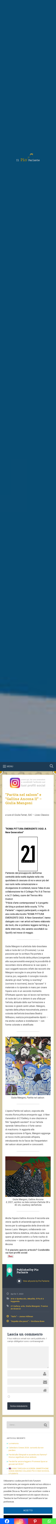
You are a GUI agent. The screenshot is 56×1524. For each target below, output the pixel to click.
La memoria (14, 1443)
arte (23, 1306)
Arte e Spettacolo (18, 1298)
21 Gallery (15, 1306)
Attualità (31, 1298)
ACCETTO (28, 1510)
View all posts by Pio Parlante (36, 1281)
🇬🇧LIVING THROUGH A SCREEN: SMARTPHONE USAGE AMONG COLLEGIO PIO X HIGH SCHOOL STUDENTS (29, 1471)
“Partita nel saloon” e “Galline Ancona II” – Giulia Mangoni (23, 798)
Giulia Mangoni (33, 1306)
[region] (28, 1499)
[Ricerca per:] (28, 1424)
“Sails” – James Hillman (22, 1316)
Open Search (51, 766)
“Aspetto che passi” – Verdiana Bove (27, 1321)
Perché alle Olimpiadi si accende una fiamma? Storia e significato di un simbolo (28, 1455)
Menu (10, 766)
